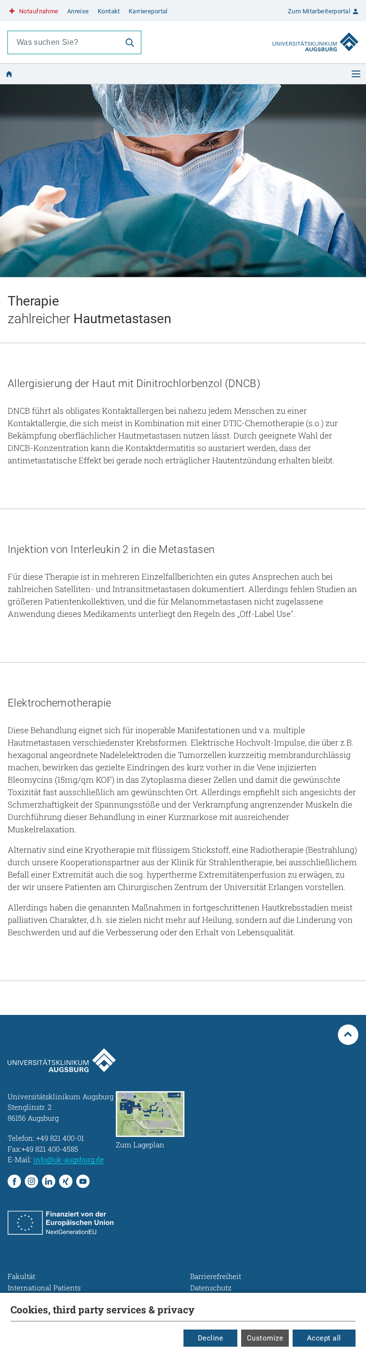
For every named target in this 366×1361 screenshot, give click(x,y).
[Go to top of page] (348, 1034)
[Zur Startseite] (315, 32)
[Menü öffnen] (356, 74)
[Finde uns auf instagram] (31, 1181)
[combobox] (63, 42)
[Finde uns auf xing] (65, 1181)
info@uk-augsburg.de (68, 1159)
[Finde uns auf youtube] (83, 1181)
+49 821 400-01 (60, 1138)
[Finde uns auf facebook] (14, 1181)
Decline (211, 1338)
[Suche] (130, 42)
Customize (265, 1338)
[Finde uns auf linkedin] (48, 1181)
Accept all (324, 1338)
